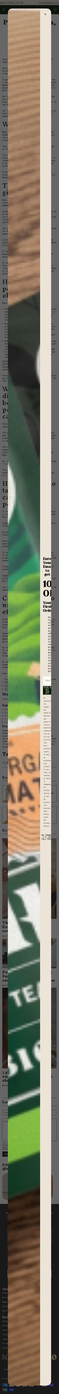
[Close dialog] (45, 14)
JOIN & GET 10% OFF (47, 690)
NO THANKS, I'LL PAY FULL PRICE (47, 837)
